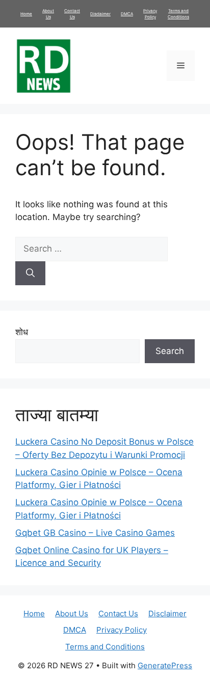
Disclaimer (100, 13)
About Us (71, 613)
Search (169, 351)
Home (26, 13)
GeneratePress (165, 665)
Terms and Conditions (105, 646)
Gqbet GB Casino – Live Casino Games (95, 533)
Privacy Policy (121, 630)
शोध (21, 332)
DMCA (127, 13)
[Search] (30, 273)
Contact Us (118, 613)
